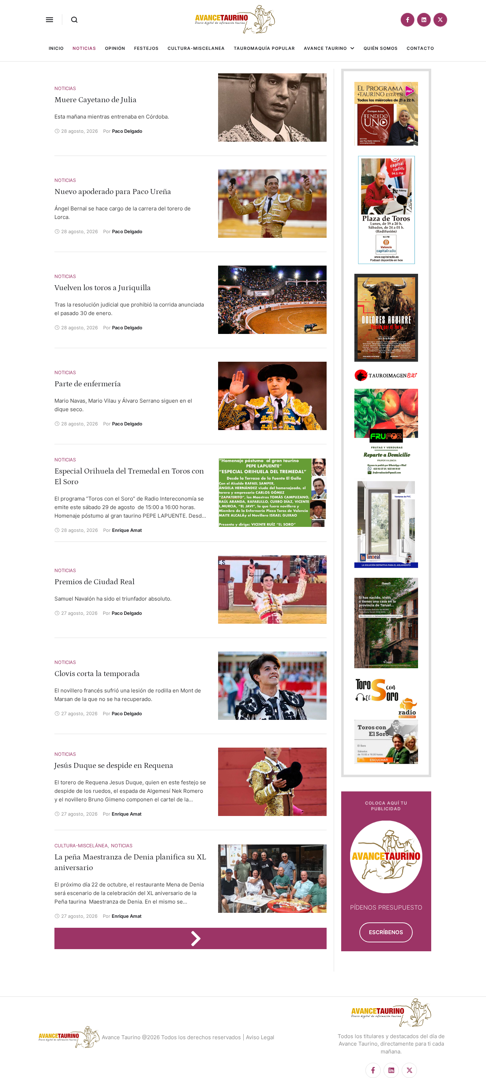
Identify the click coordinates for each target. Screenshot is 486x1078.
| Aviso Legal (258, 1037)
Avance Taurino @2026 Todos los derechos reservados (171, 1037)
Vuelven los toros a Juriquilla (102, 287)
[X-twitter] (440, 20)
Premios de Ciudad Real (94, 581)
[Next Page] (199, 938)
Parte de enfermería (87, 384)
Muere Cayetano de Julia (95, 99)
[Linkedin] (424, 20)
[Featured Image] (272, 107)
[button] (49, 19)
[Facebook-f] (407, 20)
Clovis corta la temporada (97, 673)
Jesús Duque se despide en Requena (113, 765)
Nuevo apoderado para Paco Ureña (112, 191)
